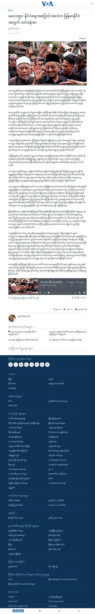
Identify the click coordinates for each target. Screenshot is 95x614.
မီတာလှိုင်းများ (53, 566)
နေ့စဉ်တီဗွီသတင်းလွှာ (15, 531)
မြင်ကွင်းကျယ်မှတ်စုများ (56, 423)
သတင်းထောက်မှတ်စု (15, 441)
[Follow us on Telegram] (31, 364)
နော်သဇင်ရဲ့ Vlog (54, 549)
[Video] (39, 611)
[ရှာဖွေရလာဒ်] (79, 611)
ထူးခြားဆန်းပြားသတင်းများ (18, 483)
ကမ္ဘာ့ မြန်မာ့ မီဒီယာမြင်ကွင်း (17, 451)
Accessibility (52, 606)
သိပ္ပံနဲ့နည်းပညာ (13, 455)
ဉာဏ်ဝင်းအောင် (13, 29)
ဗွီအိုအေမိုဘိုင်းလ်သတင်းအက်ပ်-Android (62, 579)
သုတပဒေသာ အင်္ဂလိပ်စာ (57, 505)
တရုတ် (50, 379)
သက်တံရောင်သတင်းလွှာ (57, 483)
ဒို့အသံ (50, 478)
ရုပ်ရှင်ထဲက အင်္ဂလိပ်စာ (56, 500)
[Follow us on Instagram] (26, 364)
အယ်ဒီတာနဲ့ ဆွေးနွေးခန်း (17, 418)
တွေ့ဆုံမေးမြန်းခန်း (14, 554)
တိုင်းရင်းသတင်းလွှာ (55, 455)
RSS (10, 401)
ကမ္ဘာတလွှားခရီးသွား (55, 428)
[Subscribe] (47, 364)
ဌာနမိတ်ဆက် (13, 566)
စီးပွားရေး (11, 465)
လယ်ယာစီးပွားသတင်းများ (17, 474)
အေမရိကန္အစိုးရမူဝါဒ (55, 597)
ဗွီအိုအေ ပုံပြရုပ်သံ (54, 540)
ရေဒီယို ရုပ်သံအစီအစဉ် (16, 535)
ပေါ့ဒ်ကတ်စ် (12, 405)
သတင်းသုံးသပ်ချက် (15, 428)
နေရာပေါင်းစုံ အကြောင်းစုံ (57, 474)
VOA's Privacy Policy (55, 601)
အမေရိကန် (12, 388)
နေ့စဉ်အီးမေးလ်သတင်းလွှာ (57, 401)
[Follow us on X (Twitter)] (16, 364)
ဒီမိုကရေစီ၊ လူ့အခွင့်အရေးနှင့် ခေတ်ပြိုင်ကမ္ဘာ (24, 423)
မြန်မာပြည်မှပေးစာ (54, 418)
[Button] (83, 38)
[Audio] (59, 611)
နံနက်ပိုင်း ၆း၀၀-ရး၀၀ (15, 518)
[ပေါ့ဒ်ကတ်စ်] (42, 364)
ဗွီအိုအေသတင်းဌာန (49, 285)
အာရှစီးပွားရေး (53, 437)
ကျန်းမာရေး (52, 441)
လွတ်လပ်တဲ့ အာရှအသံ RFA (18, 606)
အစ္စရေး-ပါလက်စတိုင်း (56, 383)
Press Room (12, 601)
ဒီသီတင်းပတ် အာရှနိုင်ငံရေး (58, 432)
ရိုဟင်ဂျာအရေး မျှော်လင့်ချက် (58, 451)
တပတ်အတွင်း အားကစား (17, 469)
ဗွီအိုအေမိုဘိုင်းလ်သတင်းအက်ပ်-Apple (21, 584)
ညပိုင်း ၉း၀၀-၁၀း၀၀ (55, 518)
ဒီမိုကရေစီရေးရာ (14, 432)
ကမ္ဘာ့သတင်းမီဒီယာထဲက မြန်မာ (19, 446)
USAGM (11, 597)
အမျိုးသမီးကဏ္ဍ (54, 446)
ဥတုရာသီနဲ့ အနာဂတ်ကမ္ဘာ (17, 460)
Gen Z (50, 469)
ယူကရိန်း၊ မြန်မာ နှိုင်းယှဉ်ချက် (19, 478)
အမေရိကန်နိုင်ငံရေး (15, 437)
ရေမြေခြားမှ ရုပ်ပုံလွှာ (55, 531)
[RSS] (37, 364)
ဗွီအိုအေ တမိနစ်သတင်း (56, 544)
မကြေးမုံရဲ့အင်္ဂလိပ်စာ (15, 505)
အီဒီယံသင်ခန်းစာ (14, 500)
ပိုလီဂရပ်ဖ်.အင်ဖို (54, 535)
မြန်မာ (10, 10)
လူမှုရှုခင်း (11, 488)
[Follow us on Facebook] (10, 364)
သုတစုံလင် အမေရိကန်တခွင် (58, 465)
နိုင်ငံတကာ (12, 383)
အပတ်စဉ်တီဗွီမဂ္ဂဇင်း (15, 540)
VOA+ (10, 579)
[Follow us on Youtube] (21, 364)
